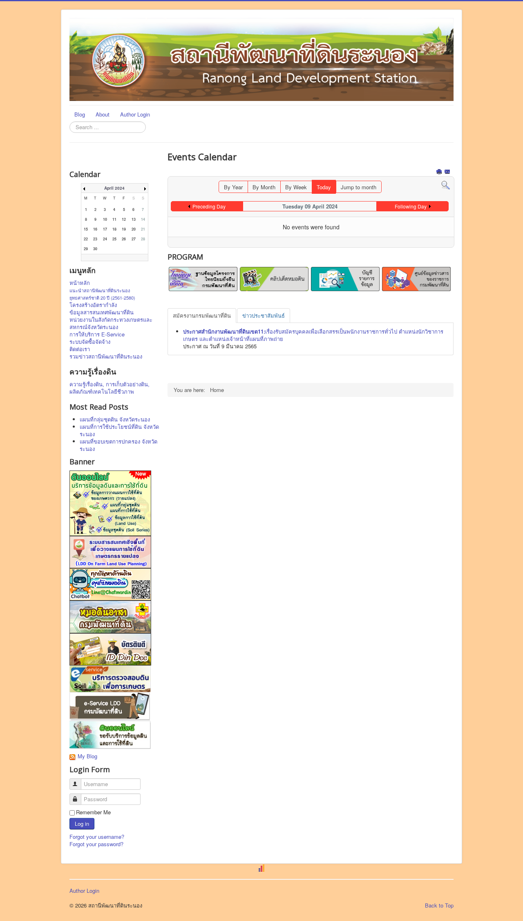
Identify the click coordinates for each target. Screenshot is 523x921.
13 (134, 219)
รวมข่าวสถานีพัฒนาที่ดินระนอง (105, 356)
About (103, 114)
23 (95, 239)
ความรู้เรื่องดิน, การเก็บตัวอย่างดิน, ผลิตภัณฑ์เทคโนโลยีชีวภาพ (109, 388)
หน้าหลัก (79, 283)
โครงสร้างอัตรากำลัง (93, 305)
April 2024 (114, 188)
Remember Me (93, 812)
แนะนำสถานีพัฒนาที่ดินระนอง (99, 290)
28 (143, 239)
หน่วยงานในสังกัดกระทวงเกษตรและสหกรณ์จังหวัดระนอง (110, 323)
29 (86, 248)
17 (105, 229)
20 (134, 229)
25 (114, 239)
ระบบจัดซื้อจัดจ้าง (89, 341)
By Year (233, 187)
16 (95, 229)
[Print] (439, 172)
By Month (264, 187)
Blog (79, 114)
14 (143, 219)
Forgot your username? (96, 836)
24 (105, 239)
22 (86, 239)
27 (134, 239)
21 (143, 229)
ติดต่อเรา (79, 349)
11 (114, 219)
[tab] (202, 315)
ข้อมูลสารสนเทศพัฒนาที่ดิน (101, 312)
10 (105, 219)
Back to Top (439, 905)
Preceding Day (209, 206)
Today (324, 187)
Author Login (135, 114)
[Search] (445, 184)
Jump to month (358, 187)
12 (124, 219)
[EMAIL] (448, 172)
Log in (82, 823)
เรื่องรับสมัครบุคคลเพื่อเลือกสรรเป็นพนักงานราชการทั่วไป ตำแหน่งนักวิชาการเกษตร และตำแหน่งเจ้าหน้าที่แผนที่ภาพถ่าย (313, 335)
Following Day (411, 206)
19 (124, 229)
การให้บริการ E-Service (97, 334)
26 (124, 239)
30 (95, 248)
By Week (296, 187)
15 (86, 229)
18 (114, 229)
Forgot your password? (96, 844)
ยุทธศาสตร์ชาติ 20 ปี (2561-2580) (102, 297)
